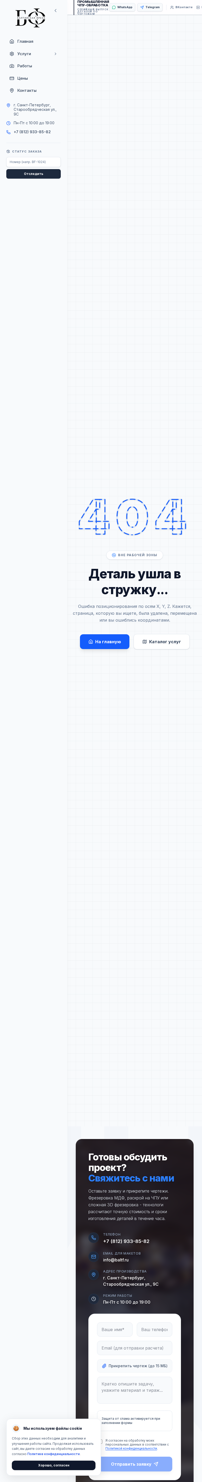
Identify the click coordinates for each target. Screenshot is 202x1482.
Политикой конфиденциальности (131, 1448)
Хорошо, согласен (53, 1465)
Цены (22, 78)
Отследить (33, 174)
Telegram (152, 7)
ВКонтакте (184, 7)
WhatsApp (124, 7)
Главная (25, 41)
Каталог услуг (165, 641)
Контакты (27, 90)
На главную (108, 641)
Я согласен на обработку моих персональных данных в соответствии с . (137, 1444)
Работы (24, 65)
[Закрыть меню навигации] (55, 10)
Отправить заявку (131, 1464)
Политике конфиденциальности (53, 1454)
